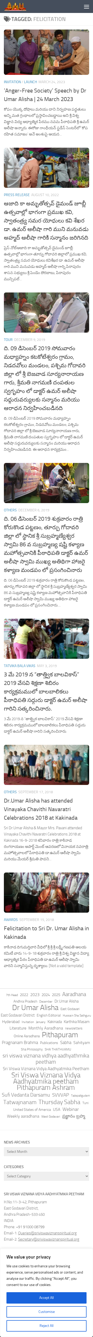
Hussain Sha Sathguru (77, 1015)
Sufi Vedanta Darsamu (26, 1095)
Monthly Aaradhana (45, 1028)
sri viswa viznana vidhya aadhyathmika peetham (46, 1059)
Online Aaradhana (27, 1036)
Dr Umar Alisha (35, 1008)
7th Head (12, 995)
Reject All (46, 1326)
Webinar (71, 1109)
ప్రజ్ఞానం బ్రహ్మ (73, 1116)
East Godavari (70, 1009)
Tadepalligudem (80, 1095)
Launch (30, 82)
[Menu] (86, 6)
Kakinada (55, 1021)
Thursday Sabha (59, 1102)
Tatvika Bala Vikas (19, 666)
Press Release (17, 195)
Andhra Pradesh (25, 1001)
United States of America (32, 1109)
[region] (46, 1292)
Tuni (85, 1103)
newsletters (73, 1028)
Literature (18, 1028)
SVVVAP (60, 1095)
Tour (8, 340)
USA (56, 1109)
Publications (49, 1043)
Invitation (12, 82)
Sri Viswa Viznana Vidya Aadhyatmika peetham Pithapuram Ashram (45, 1081)
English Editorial (49, 1015)
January (40, 1022)
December (45, 1001)
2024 (46, 994)
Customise (46, 1312)
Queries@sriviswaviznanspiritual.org (47, 1233)
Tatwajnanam (19, 1102)
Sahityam (81, 1042)
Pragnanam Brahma (20, 1042)
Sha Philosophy (32, 1049)
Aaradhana (74, 994)
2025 (56, 994)
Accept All (46, 1298)
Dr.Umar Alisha (67, 1001)
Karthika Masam (77, 1021)
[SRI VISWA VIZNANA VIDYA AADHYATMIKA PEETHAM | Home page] (18, 6)
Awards (11, 920)
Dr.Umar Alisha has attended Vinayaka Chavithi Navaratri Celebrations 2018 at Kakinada (41, 809)
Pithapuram (60, 1035)
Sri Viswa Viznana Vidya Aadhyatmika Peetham (46, 1068)
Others (10, 510)
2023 (35, 994)
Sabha (65, 1042)
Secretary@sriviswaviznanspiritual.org (48, 1239)
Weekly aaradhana (23, 1116)
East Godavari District (18, 1015)
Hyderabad (11, 1021)
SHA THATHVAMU (58, 1049)
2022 (24, 994)
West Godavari (50, 1116)
